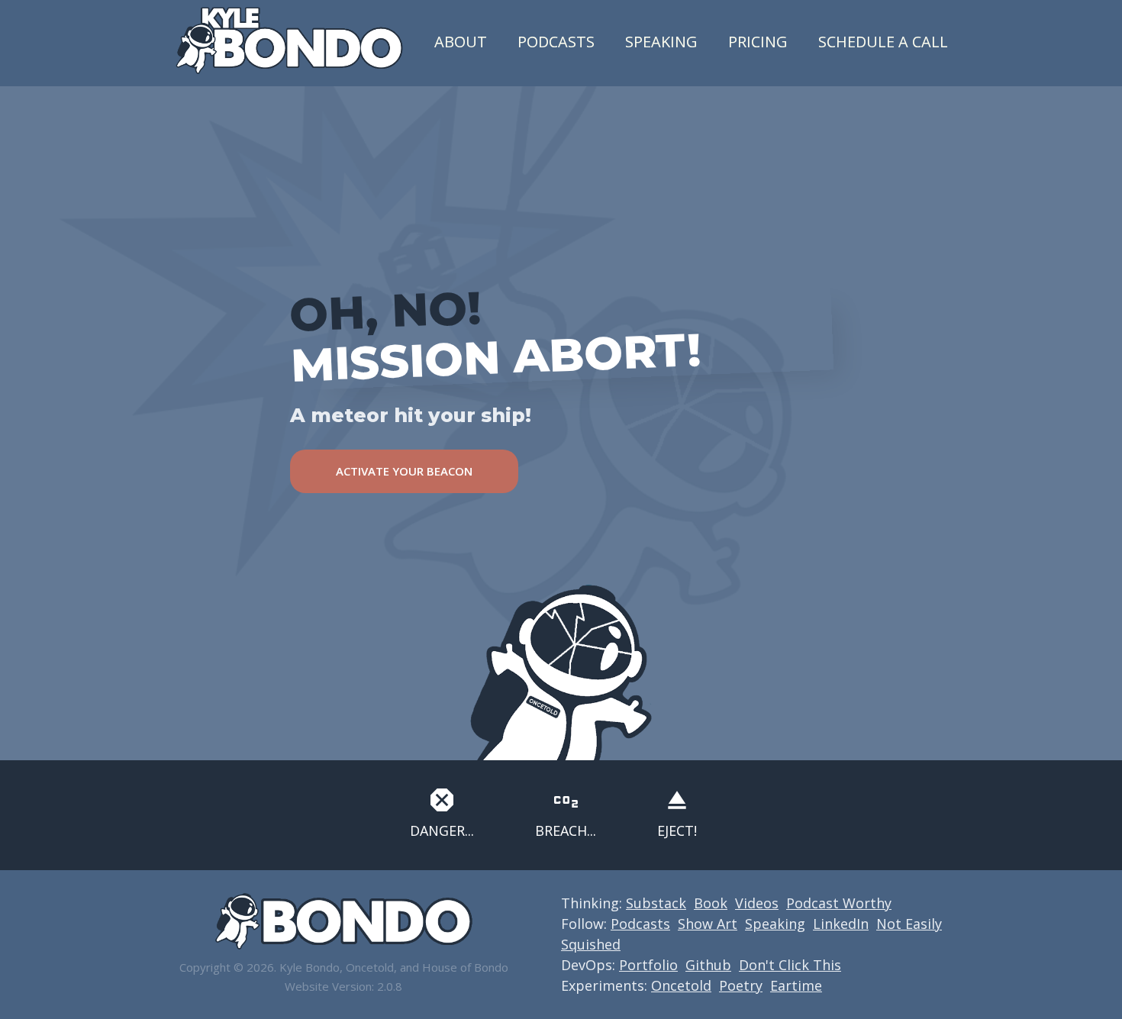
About (460, 41)
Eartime (796, 985)
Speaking (661, 41)
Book (710, 903)
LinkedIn (841, 923)
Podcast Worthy (838, 903)
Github (708, 965)
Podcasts (556, 41)
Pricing (758, 41)
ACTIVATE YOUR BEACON (404, 471)
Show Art (707, 923)
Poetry (741, 985)
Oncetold (681, 985)
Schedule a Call (883, 41)
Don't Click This (790, 965)
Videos (757, 903)
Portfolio (648, 965)
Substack (656, 903)
